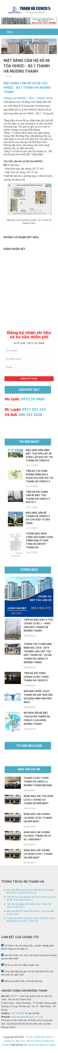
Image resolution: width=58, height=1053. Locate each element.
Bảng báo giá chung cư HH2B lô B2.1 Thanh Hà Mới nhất (38, 854)
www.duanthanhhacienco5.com (27, 1016)
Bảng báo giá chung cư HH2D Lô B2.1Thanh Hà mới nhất (38, 818)
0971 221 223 (34, 409)
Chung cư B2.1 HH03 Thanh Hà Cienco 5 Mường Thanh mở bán (38, 781)
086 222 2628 (30, 415)
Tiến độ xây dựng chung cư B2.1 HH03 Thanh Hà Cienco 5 (36, 677)
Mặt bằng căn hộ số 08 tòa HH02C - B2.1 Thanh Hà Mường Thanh (27, 87)
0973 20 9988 (33, 399)
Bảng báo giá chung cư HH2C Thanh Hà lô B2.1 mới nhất (37, 836)
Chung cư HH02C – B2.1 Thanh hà (26, 98)
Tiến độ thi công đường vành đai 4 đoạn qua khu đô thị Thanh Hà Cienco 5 (31, 898)
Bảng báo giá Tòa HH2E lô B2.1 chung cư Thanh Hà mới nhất (38, 800)
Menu (10, 31)
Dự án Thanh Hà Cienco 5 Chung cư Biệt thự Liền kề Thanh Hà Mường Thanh (28, 1040)
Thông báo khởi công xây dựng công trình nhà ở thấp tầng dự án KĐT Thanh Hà (39, 540)
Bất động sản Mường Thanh (39, 1044)
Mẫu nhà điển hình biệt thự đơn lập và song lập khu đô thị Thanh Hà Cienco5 (30, 891)
